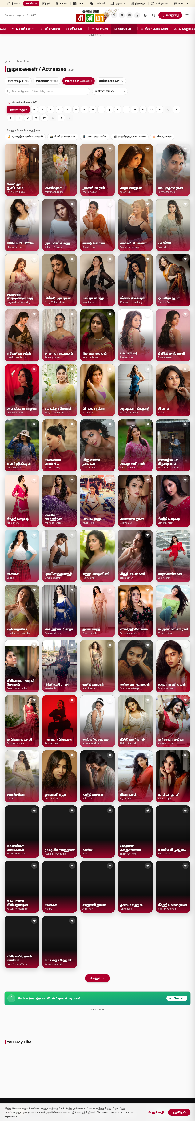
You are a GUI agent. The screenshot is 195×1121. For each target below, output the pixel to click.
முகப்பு (9, 61)
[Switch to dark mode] (145, 15)
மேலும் (95, 978)
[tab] (18, 81)
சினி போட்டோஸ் (62, 136)
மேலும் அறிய (157, 1112)
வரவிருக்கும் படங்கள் (130, 136)
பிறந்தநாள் (162, 136)
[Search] (153, 15)
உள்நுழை (172, 15)
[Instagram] (129, 15)
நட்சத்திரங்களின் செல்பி (25, 136)
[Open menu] (187, 15)
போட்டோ (23, 61)
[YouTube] (122, 15)
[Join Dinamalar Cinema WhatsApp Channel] (137, 15)
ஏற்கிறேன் (179, 1112)
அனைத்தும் (18, 109)
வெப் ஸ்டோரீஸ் (94, 136)
